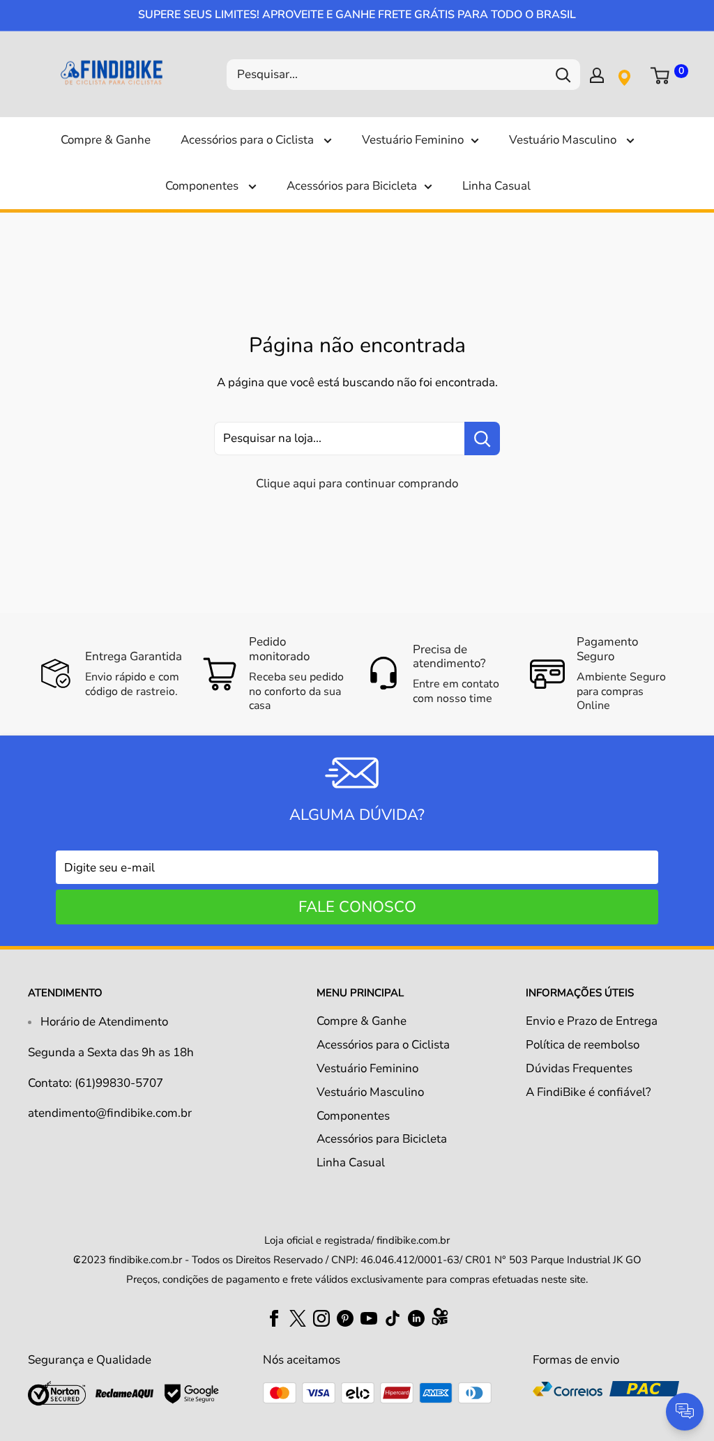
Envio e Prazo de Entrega (592, 1021)
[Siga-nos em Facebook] (274, 1317)
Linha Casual (496, 186)
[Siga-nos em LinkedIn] (416, 1317)
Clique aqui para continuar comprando (357, 483)
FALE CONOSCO (357, 907)
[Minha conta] (597, 74)
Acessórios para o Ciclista (249, 140)
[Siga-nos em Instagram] (321, 1317)
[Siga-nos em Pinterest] (345, 1317)
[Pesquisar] (562, 74)
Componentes (203, 186)
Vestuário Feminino (413, 140)
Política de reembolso (582, 1045)
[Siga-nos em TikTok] (392, 1317)
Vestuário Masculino (564, 140)
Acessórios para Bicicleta (352, 186)
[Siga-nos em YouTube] (368, 1317)
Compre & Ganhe (106, 140)
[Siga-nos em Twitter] (297, 1317)
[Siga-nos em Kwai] (440, 1320)
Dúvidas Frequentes (579, 1068)
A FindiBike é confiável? (588, 1092)
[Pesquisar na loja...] (482, 438)
